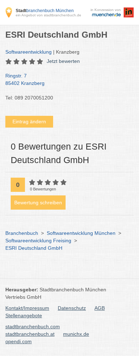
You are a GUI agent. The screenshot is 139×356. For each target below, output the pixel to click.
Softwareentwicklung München (81, 233)
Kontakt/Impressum (27, 308)
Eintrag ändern (29, 121)
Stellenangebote (23, 315)
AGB (99, 308)
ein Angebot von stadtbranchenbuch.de (48, 15)
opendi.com (18, 341)
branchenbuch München (45, 10)
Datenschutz (72, 308)
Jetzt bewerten (63, 61)
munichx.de (76, 334)
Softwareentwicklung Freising (38, 240)
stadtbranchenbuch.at (30, 334)
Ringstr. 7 (25, 79)
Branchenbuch (21, 233)
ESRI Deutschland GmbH (33, 248)
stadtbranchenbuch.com (32, 326)
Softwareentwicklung (28, 52)
